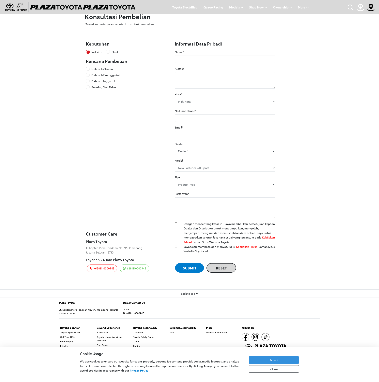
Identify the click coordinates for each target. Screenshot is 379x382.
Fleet (115, 52)
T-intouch (138, 332)
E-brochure (102, 332)
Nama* (179, 52)
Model (179, 160)
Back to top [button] (188, 293)
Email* (179, 127)
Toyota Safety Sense (143, 336)
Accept (273, 360)
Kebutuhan (98, 43)
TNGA (136, 341)
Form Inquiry (66, 341)
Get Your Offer (67, 336)
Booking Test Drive (103, 87)
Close (274, 369)
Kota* (178, 94)
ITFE (172, 332)
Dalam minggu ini (103, 81)
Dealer (179, 144)
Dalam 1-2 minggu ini (105, 75)
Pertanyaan (182, 193)
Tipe (177, 177)
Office (126, 309)
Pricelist (64, 346)
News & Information (216, 332)
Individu (96, 52)
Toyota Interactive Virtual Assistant (110, 338)
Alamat (179, 68)
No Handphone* (185, 111)
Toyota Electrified (185, 7)
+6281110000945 (103, 268)
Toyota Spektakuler (70, 332)
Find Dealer (102, 345)
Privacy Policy (139, 370)
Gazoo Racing (213, 7)
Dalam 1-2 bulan (102, 69)
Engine (136, 346)
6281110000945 (136, 268)
